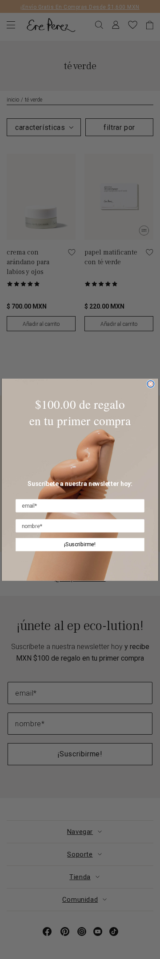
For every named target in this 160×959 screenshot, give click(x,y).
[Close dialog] (150, 384)
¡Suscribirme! (80, 544)
